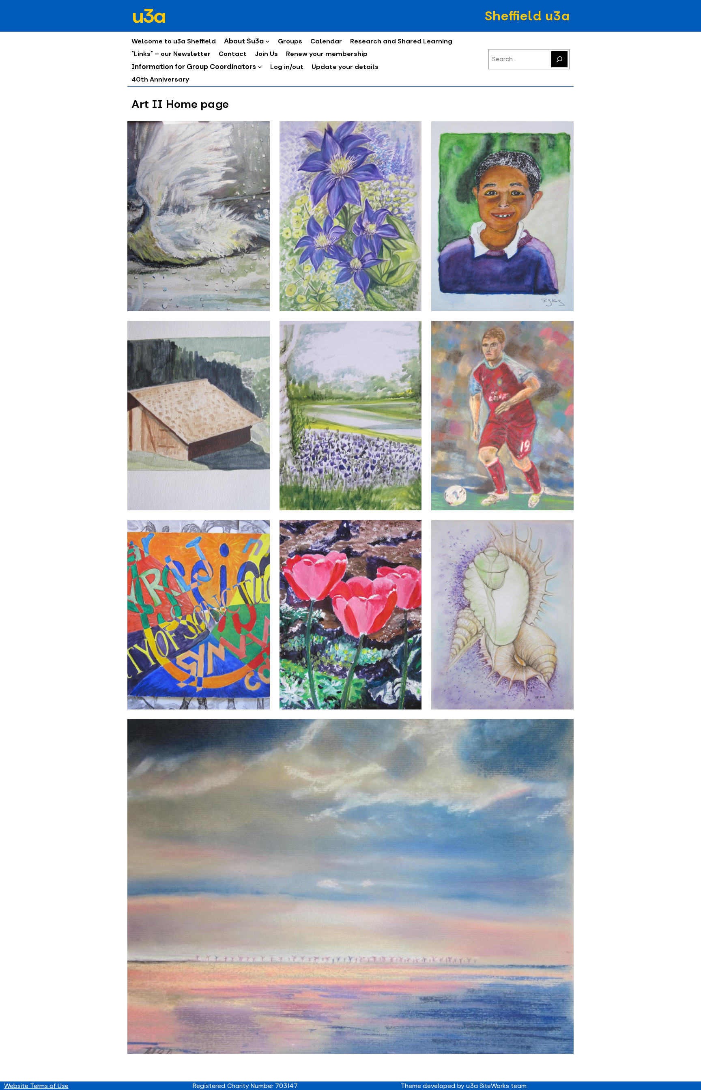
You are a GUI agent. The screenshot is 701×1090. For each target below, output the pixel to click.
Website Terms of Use (36, 1085)
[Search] (559, 59)
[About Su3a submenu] (267, 41)
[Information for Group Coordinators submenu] (260, 66)
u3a (148, 16)
